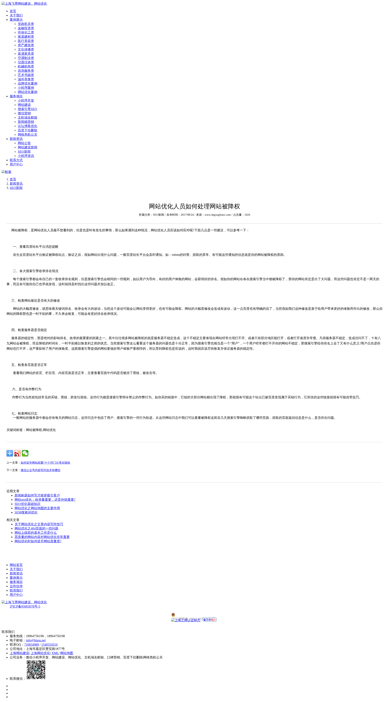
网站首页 (16, 565)
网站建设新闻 (27, 147)
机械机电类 (26, 66)
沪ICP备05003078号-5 (25, 606)
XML (55, 653)
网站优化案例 (27, 92)
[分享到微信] (25, 453)
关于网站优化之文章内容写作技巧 (39, 524)
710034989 (31, 644)
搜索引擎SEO (27, 109)
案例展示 (16, 19)
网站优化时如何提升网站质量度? (38, 541)
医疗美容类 (26, 41)
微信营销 (24, 113)
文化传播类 (26, 49)
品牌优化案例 (27, 83)
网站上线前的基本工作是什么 (36, 532)
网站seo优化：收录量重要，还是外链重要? (45, 499)
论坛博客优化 (27, 126)
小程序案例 (26, 87)
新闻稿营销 (26, 121)
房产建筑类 (26, 45)
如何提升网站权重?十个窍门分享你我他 (45, 462)
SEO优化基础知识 (27, 504)
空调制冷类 (26, 58)
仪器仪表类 (26, 62)
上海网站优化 (40, 653)
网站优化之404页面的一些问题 (36, 528)
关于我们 (16, 15)
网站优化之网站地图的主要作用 (37, 508)
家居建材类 (26, 36)
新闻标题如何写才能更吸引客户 (37, 495)
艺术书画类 (26, 75)
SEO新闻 (24, 151)
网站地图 (66, 653)
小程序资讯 (26, 156)
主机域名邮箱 (27, 117)
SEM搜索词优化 (26, 512)
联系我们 (16, 590)
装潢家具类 (26, 53)
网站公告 (24, 143)
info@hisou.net (36, 640)
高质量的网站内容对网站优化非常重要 (42, 537)
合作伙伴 (16, 586)
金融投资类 (26, 28)
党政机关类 (26, 24)
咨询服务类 (26, 70)
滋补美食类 (26, 79)
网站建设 (24, 104)
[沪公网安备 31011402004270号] (194, 615)
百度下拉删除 (27, 130)
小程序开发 (26, 100)
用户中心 (16, 164)
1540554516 (49, 644)
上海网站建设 (19, 653)
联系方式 (16, 160)
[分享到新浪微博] (17, 453)
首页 (13, 11)
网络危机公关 (27, 134)
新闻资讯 (16, 138)
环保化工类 (26, 32)
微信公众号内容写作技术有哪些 (40, 470)
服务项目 (16, 96)
